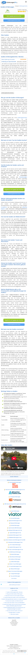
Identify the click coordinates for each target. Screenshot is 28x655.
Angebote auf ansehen (14, 189)
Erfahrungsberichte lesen (14, 20)
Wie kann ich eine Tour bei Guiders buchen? (15, 595)
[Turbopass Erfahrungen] (14, 499)
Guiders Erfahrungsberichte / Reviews (14, 592)
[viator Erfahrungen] (14, 514)
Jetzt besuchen (14, 16)
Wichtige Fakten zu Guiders (14, 612)
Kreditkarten (4, 207)
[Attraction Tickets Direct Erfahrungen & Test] (14, 492)
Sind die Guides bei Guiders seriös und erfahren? (14, 597)
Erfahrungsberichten (22, 117)
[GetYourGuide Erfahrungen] (14, 485)
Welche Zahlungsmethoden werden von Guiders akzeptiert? (14, 599)
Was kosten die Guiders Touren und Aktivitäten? (15, 602)
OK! (21, 650)
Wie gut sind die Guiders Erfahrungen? (15, 593)
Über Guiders (14, 590)
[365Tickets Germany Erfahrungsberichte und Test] (14, 506)
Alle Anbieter (14, 578)
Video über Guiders (15, 614)
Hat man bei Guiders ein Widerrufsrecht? (14, 600)
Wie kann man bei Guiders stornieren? (15, 610)
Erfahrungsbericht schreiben (7, 92)
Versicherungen (23, 177)
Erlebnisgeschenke (23, 6)
